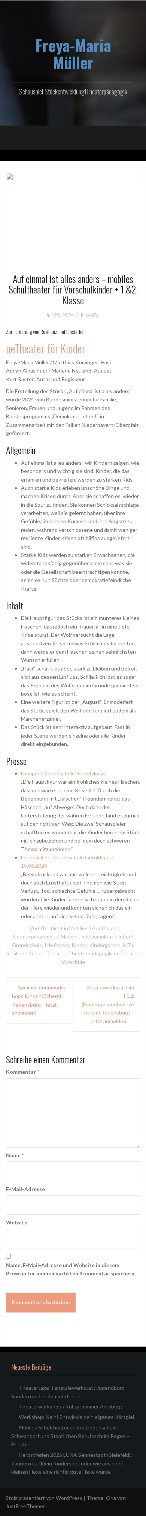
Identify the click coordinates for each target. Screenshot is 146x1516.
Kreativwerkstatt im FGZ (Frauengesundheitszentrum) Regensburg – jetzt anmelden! (108, 1004)
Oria (111, 1498)
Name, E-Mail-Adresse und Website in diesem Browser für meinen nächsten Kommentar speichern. (71, 1269)
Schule (37, 953)
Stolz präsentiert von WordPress (44, 1498)
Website (16, 1222)
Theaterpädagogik (33, 936)
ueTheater (126, 953)
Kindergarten (105, 945)
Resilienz (16, 953)
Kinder (79, 945)
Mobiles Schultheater (94, 928)
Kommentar (22, 1072)
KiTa (128, 945)
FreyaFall (91, 315)
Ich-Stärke (57, 945)
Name (15, 1155)
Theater (56, 953)
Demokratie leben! (112, 936)
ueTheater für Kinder (45, 348)
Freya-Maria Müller (73, 53)
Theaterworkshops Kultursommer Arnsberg (70, 1406)
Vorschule (73, 962)
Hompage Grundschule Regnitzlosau (63, 773)
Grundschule (27, 945)
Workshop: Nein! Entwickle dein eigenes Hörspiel (76, 1417)
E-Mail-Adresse (27, 1189)
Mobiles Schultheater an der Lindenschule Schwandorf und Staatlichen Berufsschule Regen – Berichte (70, 1435)
